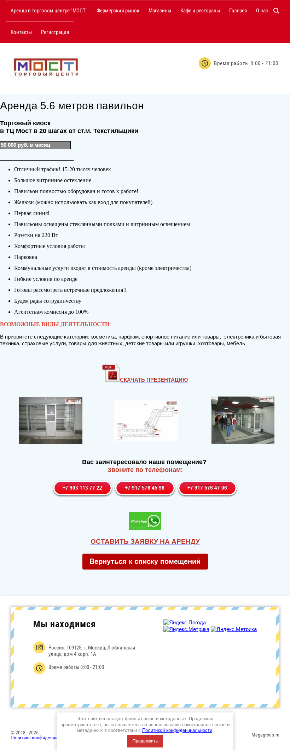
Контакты (21, 32)
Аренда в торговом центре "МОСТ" (49, 10)
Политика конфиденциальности (44, 737)
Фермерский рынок (118, 10)
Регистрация (55, 32)
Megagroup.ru (265, 735)
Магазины (160, 10)
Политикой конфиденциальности (177, 730)
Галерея (238, 10)
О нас (262, 10)
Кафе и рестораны (200, 10)
